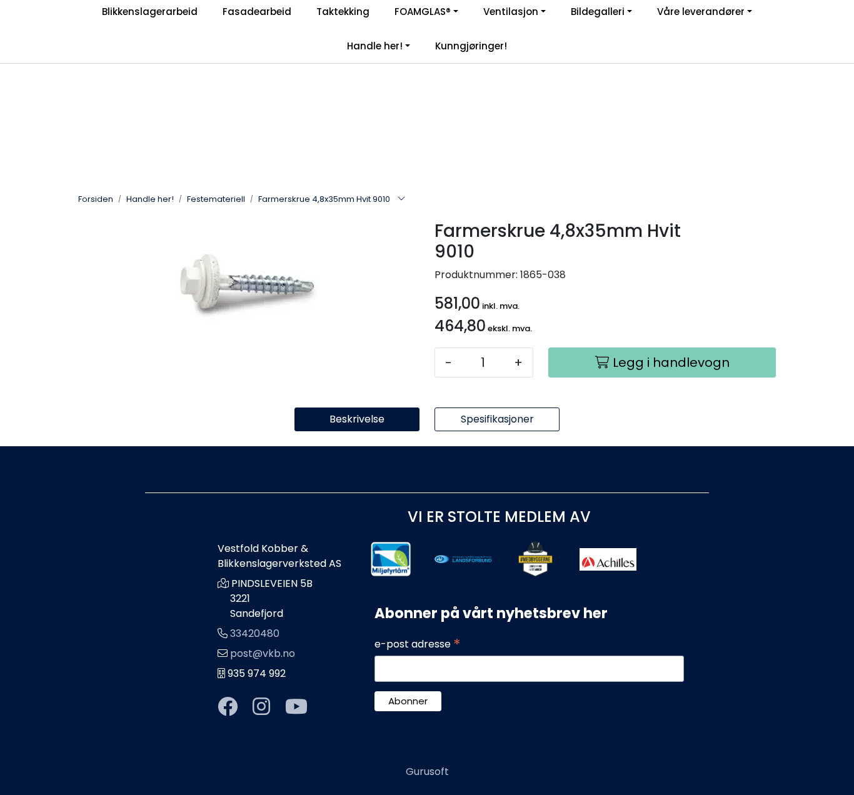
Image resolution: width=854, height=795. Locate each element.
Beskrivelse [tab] (356, 419)
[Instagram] (261, 707)
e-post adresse (417, 644)
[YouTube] (296, 707)
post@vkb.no (262, 653)
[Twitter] (228, 707)
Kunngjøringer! (471, 45)
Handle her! (375, 45)
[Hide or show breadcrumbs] (401, 199)
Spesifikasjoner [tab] (497, 419)
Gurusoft (427, 771)
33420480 (254, 633)
